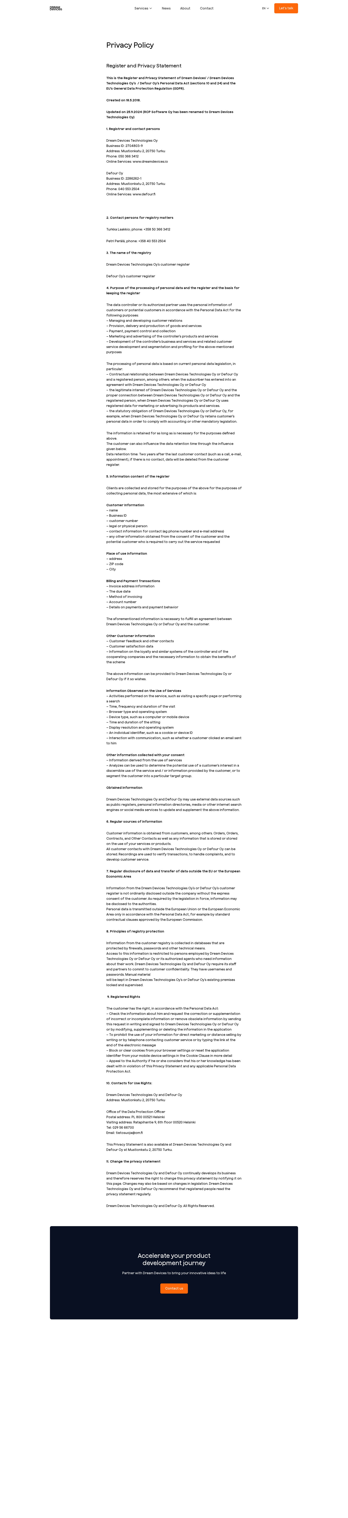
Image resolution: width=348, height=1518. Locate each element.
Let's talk (286, 8)
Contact (206, 8)
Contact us (174, 1288)
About (185, 8)
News (166, 8)
